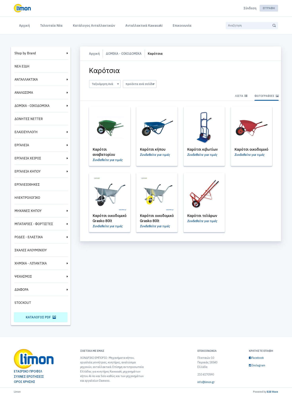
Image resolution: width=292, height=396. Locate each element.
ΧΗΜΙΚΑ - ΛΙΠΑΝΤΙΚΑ (31, 263)
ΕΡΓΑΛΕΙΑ (22, 145)
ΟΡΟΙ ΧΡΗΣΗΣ (24, 382)
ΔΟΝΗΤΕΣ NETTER (29, 119)
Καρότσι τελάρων (202, 215)
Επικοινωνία (182, 25)
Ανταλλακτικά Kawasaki (143, 25)
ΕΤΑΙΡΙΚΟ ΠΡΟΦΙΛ (28, 371)
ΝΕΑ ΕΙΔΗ (22, 66)
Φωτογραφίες (264, 96)
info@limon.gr (206, 382)
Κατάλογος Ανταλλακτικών (94, 25)
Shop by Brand (25, 53)
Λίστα (239, 96)
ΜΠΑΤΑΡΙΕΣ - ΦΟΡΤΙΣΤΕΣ (34, 224)
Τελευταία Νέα (51, 25)
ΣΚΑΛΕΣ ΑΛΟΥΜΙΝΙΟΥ (31, 250)
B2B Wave (272, 391)
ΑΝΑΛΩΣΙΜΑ (24, 93)
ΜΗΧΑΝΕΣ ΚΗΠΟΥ (28, 211)
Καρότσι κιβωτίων (202, 149)
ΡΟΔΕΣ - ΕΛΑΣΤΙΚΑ (29, 237)
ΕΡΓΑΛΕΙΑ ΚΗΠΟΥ (28, 171)
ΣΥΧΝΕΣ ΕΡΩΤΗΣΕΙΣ (29, 376)
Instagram (258, 365)
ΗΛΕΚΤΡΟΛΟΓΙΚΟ (27, 198)
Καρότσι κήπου (152, 149)
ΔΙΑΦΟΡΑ (21, 290)
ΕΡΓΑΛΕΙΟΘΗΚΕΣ (27, 184)
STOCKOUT (23, 303)
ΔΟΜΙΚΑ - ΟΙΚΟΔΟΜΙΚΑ (32, 106)
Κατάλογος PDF (39, 317)
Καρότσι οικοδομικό (251, 149)
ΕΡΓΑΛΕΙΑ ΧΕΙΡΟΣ (28, 158)
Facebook (257, 358)
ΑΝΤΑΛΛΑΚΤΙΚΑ (26, 79)
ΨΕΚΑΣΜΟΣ (23, 276)
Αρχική (25, 25)
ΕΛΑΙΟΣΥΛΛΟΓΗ (26, 132)
